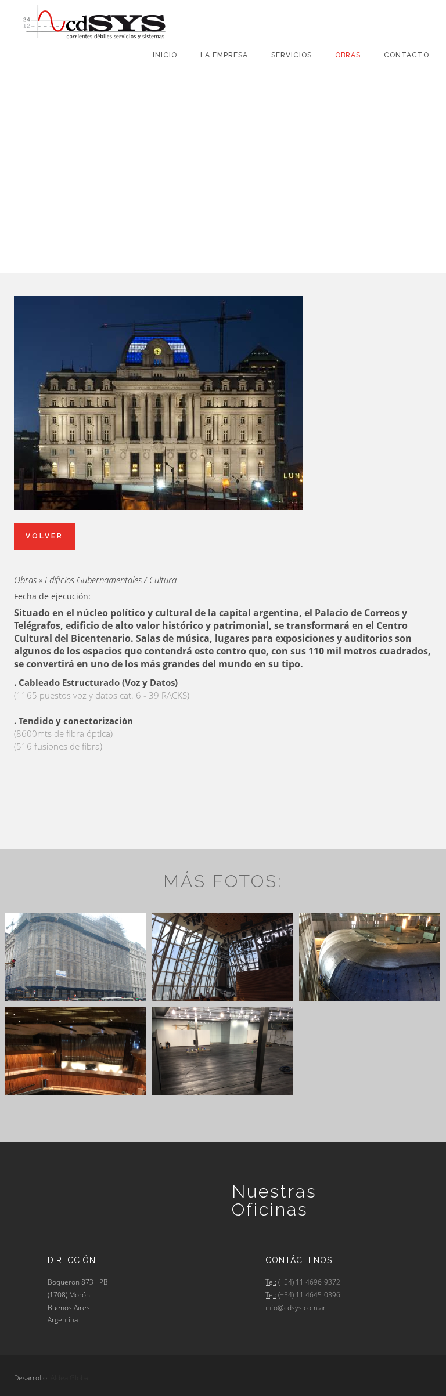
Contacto (406, 55)
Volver (44, 536)
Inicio (165, 55)
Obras (348, 55)
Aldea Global (70, 1378)
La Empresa (224, 55)
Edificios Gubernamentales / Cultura (111, 579)
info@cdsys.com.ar (295, 1307)
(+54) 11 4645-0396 (309, 1295)
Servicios (291, 55)
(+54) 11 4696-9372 (309, 1282)
